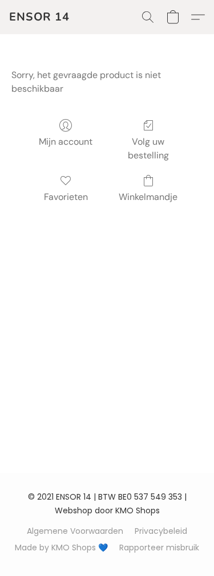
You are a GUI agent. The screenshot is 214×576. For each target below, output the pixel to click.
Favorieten (66, 197)
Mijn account (65, 142)
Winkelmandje (148, 197)
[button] (39, 17)
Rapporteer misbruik (159, 547)
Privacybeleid (161, 531)
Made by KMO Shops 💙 (61, 547)
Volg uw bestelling (148, 148)
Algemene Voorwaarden (75, 531)
